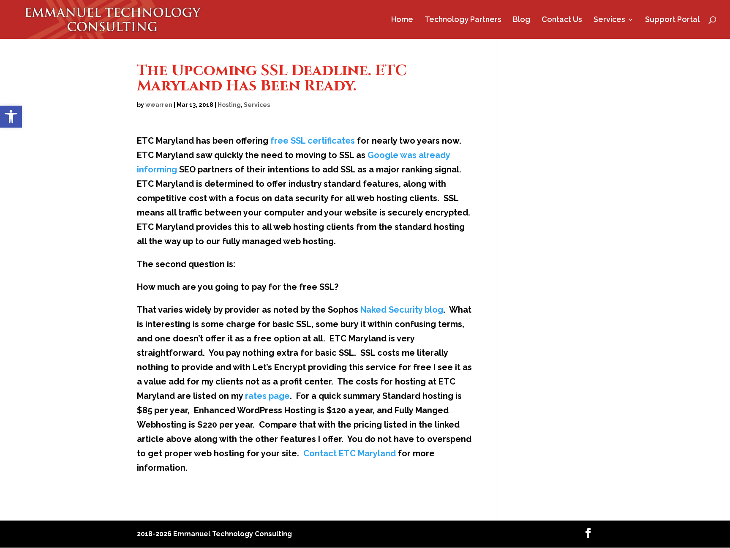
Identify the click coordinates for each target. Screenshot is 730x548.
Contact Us (562, 20)
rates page (267, 396)
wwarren (158, 104)
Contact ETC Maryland (349, 453)
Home (402, 20)
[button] (11, 117)
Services (257, 104)
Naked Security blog (401, 310)
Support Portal (672, 20)
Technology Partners (463, 20)
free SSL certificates (312, 141)
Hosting (229, 104)
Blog (521, 20)
